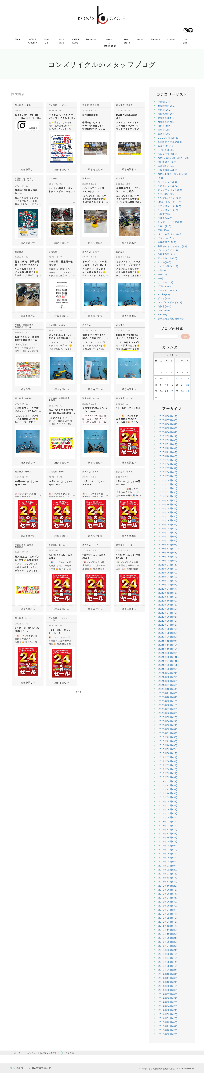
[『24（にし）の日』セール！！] (62, 662)
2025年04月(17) (167, 480)
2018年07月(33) (167, 805)
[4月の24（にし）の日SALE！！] (129, 587)
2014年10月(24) (167, 981)
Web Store (127, 41)
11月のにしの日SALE (128, 408)
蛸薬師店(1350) (166, 105)
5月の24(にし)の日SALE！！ (93, 556)
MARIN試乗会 (90, 114)
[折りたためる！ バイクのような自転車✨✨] (62, 367)
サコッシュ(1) (165, 282)
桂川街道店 (20, 180)
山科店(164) (164, 125)
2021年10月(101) (168, 648)
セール (30, 180)
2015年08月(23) (167, 941)
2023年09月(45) (167, 556)
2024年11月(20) (167, 500)
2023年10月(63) (167, 552)
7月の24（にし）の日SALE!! (128, 483)
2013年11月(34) (167, 1026)
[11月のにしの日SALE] (129, 441)
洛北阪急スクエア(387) (171, 141)
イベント (63, 105)
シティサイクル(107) (169, 206)
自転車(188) (164, 306)
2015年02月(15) (167, 965)
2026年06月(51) (167, 424)
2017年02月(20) (167, 869)
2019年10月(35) (167, 745)
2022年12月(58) (167, 592)
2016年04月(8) (167, 909)
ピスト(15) (164, 298)
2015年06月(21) (167, 949)
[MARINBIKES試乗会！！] (129, 147)
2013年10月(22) (167, 1030)
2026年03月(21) (167, 436)
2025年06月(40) (167, 472)
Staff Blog (61, 41)
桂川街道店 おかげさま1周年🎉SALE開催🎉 (27, 559)
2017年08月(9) (167, 845)
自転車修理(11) (166, 254)
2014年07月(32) (167, 994)
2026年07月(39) (167, 420)
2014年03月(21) (167, 1009)
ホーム (17, 1052)
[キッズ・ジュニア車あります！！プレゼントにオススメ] (95, 294)
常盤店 (85, 105)
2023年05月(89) (167, 572)
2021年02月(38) (167, 680)
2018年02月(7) (167, 825)
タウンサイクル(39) (169, 210)
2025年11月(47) (167, 452)
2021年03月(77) (167, 676)
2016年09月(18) (167, 889)
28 (182, 391)
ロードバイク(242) (168, 182)
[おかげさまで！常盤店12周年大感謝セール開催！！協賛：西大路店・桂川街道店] (28, 369)
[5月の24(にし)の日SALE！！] (95, 587)
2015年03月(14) (167, 961)
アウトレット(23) (167, 258)
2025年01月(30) (167, 492)
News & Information (110, 42)
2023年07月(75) (167, 564)
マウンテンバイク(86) (170, 190)
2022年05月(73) (167, 620)
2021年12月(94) (167, 640)
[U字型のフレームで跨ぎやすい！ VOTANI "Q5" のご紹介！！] (28, 441)
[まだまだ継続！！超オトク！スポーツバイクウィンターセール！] (62, 221)
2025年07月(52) (167, 468)
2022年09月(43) (167, 604)
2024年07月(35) (167, 516)
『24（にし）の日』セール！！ (60, 631)
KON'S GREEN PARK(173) (173, 157)
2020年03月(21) (167, 725)
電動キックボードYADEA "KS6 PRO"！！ (93, 337)
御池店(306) (164, 133)
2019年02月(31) (167, 777)
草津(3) (162, 270)
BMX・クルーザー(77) (170, 201)
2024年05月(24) (167, 524)
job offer (186, 41)
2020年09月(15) (167, 701)
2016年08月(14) (167, 893)
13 (177, 378)
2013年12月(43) (167, 1022)
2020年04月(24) (167, 721)
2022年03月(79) (167, 628)
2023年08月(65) (167, 560)
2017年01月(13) (167, 873)
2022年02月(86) (167, 632)
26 (172, 391)
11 (166, 378)
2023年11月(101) (168, 548)
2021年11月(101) (168, 644)
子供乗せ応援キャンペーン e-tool (94, 409)
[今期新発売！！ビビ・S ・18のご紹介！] (129, 221)
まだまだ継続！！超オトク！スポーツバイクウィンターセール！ (61, 191)
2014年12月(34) (167, 973)
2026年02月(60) (167, 440)
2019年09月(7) (167, 749)
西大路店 (19, 105)
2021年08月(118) (168, 656)
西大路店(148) (166, 121)
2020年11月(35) (167, 693)
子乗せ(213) (164, 226)
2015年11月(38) (167, 929)
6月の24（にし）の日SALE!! (61, 556)
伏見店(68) (164, 129)
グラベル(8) (164, 286)
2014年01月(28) (167, 1018)
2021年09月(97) (167, 652)
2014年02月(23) (167, 1014)
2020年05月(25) (167, 717)
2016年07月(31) (167, 897)
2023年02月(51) (167, 584)
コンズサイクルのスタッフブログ (43, 1052)
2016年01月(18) (167, 921)
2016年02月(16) (167, 917)
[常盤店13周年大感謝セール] (28, 223)
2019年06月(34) (167, 761)
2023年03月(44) (167, 580)
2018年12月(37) (167, 785)
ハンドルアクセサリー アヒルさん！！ (95, 189)
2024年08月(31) (167, 512)
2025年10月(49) (167, 456)
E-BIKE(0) (164, 314)
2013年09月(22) (167, 1034)
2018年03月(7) (167, 821)
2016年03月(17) (167, 913)
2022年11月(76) (167, 596)
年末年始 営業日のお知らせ (61, 263)
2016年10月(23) (167, 885)
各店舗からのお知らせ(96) (172, 246)
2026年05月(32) (167, 428)
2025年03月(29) (167, 484)
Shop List (47, 41)
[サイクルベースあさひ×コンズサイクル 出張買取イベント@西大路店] (62, 147)
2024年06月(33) (167, 520)
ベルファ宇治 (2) (168, 266)
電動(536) (163, 230)
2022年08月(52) (167, 608)
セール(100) (164, 262)
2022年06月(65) (167, 616)
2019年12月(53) (167, 737)
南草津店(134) (166, 165)
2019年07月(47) (167, 757)
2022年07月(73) (167, 612)
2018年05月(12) (167, 813)
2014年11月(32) (167, 977)
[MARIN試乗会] (95, 147)
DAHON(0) (164, 310)
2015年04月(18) (167, 957)
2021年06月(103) (168, 664)
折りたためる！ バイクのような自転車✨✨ (61, 337)
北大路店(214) (166, 117)
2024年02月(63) (167, 536)
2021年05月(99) (167, 668)
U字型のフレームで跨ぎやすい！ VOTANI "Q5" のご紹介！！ (27, 411)
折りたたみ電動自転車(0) (172, 318)
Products (91, 39)
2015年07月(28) (167, 945)
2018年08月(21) (167, 801)
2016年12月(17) (167, 877)
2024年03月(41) (167, 532)
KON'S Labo (75, 41)
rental (140, 39)
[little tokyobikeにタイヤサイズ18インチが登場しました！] (129, 367)
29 (187, 391)
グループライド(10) (169, 250)
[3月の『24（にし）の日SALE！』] (28, 661)
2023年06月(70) (167, 568)
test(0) (162, 278)
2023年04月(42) (167, 576)
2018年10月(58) (167, 793)
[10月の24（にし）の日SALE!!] (28, 514)
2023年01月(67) (167, 588)
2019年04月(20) (167, 769)
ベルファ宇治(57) (167, 153)
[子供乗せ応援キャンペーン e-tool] (95, 441)
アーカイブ (172, 408)
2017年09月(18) (167, 841)
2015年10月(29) (167, 933)
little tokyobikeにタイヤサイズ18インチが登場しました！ (127, 337)
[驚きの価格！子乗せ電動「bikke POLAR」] (28, 294)
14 (182, 378)
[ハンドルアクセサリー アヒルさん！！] (95, 221)
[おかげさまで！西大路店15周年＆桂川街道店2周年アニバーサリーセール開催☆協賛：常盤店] (62, 443)
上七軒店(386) (166, 149)
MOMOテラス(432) (169, 137)
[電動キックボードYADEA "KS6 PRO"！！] (95, 367)
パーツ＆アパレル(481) (171, 234)
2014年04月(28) (167, 1006)
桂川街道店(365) (167, 161)
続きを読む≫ (28, 169)
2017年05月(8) (167, 857)
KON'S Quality (32, 41)
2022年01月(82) (167, 636)
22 (187, 384)
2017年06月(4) (167, 853)
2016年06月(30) (167, 901)
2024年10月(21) (167, 504)
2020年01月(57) (167, 733)
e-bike (28, 105)
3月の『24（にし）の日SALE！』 (27, 629)
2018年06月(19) (167, 809)
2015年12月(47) (167, 925)
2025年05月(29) (167, 476)
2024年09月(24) (167, 508)
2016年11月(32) (167, 881)
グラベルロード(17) (169, 290)
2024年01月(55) (167, 540)
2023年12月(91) (167, 544)
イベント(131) (166, 238)
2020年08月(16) (167, 705)
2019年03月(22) (167, 773)
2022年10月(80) (167, 600)
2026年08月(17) (167, 416)
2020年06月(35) (167, 712)
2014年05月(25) (167, 1002)
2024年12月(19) (167, 496)
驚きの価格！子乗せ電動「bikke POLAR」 (27, 263)
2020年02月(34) (167, 729)
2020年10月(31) (167, 697)
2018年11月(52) (167, 789)
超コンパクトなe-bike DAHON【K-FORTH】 (27, 118)
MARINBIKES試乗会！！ (126, 116)
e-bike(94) (164, 294)
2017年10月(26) (167, 837)
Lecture (155, 39)
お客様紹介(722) (167, 242)
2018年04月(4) (167, 817)
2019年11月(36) (167, 741)
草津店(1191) (165, 145)
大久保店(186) (166, 113)
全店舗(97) (164, 101)
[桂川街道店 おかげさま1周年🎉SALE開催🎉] (28, 589)
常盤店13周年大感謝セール (26, 191)
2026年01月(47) (167, 444)
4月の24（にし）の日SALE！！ (128, 556)
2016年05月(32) (167, 905)
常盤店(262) (164, 109)
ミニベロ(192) (166, 194)
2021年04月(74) (167, 672)
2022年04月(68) (167, 624)
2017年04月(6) (167, 861)
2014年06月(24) (167, 998)
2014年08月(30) (167, 989)
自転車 (96, 251)
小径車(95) (164, 214)
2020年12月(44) (167, 688)
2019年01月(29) (167, 781)
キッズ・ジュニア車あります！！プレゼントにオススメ (94, 264)
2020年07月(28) (167, 708)
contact (171, 39)
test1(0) (162, 274)
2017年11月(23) (167, 833)
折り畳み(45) (165, 218)
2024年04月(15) (167, 528)
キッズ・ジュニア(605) (171, 222)
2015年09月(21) (167, 937)
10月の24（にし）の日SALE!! (26, 483)
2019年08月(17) (167, 753)
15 (187, 378)
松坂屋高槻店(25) (167, 169)
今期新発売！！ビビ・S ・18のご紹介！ (128, 189)
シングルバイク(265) (169, 197)
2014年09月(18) (167, 985)
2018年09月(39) (167, 797)
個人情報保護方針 (41, 1067)
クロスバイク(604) (168, 186)
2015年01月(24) (167, 969)
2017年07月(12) (167, 849)
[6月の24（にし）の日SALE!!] (62, 587)
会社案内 (18, 1067)
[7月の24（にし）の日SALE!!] (129, 514)
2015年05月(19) (167, 953)
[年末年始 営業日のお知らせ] (62, 294)
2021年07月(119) (168, 660)
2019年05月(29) (167, 765)
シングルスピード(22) (170, 302)
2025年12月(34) (167, 448)
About (18, 39)
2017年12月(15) (167, 829)
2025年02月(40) (167, 488)
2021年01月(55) (167, 684)
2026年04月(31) (167, 432)
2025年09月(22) (167, 460)
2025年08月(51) (167, 464)
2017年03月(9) (167, 865)
